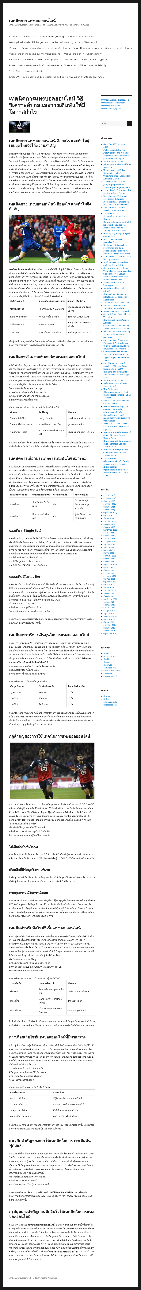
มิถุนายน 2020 (109, 613)
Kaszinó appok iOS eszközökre (116, 303)
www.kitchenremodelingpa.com (115, 100)
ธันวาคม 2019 (109, 631)
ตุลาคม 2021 (108, 567)
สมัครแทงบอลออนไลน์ (112, 671)
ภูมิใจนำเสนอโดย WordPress (45, 1278)
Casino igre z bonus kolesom (115, 268)
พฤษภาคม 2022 (109, 547)
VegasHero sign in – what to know (82, 54)
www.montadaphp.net (111, 108)
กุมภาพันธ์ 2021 (109, 590)
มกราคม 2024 (109, 507)
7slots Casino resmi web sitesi (25, 71)
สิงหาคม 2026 (109, 495)
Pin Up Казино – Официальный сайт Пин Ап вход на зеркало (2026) (116, 461)
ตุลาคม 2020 (108, 602)
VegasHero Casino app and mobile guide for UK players (39, 48)
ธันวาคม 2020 (109, 596)
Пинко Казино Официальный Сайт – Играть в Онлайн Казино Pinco (117, 435)
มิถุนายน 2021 (109, 579)
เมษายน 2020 (109, 619)
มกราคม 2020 (109, 628)
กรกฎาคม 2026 (109, 498)
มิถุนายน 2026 (109, 501)
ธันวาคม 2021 (109, 561)
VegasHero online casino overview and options (34, 54)
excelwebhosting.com (110, 106)
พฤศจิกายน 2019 (110, 634)
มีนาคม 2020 (108, 622)
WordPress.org (109, 705)
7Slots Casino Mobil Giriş (93, 65)
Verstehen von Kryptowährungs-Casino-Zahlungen (114, 216)
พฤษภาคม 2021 (109, 582)
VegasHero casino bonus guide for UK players (34, 59)
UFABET (107, 653)
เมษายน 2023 (108, 515)
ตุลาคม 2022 (108, 533)
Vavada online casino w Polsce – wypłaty (85, 59)
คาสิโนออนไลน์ (109, 668)
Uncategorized (109, 656)
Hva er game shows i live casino (117, 311)
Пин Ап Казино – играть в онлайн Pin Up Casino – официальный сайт (115, 409)
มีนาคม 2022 (108, 553)
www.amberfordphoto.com (113, 103)
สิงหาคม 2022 (109, 538)
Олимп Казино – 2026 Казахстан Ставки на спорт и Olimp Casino (116, 418)
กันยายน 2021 (109, 570)
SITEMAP (14, 36)
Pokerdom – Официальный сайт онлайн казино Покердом (42, 65)
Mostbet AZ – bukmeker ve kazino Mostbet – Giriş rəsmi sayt (116, 427)
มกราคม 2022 (109, 559)
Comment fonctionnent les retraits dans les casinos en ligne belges (115, 297)
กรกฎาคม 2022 (109, 541)
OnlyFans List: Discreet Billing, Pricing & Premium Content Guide (58, 36)
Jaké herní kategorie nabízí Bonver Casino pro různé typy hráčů (116, 375)
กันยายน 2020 (109, 605)
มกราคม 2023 (109, 524)
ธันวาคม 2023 (109, 510)
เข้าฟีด (106, 699)
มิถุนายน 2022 (109, 544)
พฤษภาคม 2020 (109, 616)
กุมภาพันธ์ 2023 (109, 521)
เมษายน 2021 (108, 585)
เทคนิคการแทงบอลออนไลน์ (32, 20)
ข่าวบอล (106, 662)
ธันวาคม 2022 (109, 527)
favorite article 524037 (113, 161)
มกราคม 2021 (109, 593)
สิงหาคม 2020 (109, 608)
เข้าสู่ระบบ (107, 696)
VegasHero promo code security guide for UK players (103, 48)
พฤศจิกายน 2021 (110, 564)
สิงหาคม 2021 (109, 573)
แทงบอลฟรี (107, 673)
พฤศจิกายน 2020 (110, 599)
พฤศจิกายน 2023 (110, 512)
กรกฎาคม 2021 (109, 576)
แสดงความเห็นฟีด (110, 702)
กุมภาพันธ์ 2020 (109, 625)
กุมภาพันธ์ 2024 (109, 504)
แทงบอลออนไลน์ (110, 676)
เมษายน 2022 (109, 550)
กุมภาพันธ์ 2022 (109, 556)
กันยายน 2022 (109, 536)
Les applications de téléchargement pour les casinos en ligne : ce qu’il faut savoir (53, 42)
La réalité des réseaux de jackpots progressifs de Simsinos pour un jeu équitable (116, 185)
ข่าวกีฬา (106, 659)
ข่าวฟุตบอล (107, 665)
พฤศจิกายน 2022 (110, 530)
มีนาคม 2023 (108, 518)
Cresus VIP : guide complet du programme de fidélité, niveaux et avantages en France (56, 77)
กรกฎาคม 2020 (109, 610)
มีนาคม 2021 (108, 587)
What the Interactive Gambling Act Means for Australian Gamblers (116, 334)
